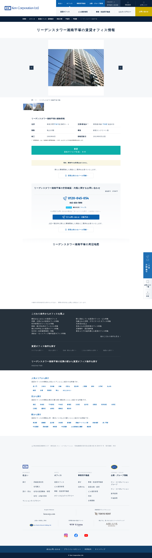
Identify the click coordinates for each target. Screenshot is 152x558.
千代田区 (51, 404)
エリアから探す (36, 350)
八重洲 (85, 386)
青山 (57, 390)
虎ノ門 (35, 386)
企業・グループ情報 (96, 3)
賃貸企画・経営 (94, 487)
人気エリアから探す (40, 378)
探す (24, 482)
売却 (89, 496)
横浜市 (69, 408)
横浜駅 (89, 426)
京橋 (60, 386)
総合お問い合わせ (53, 549)
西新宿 (49, 390)
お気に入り (143, 5)
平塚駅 (105, 124)
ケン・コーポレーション (120, 489)
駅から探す (36, 414)
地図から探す (107, 350)
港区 (34, 404)
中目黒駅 (36, 426)
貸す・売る (27, 491)
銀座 (34, 390)
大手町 (100, 386)
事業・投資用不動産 (103, 12)
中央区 (61, 404)
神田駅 (55, 426)
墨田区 (44, 408)
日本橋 (52, 386)
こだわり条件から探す (89, 350)
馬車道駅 (45, 426)
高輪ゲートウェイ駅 (82, 422)
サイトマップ (100, 549)
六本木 (44, 386)
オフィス (70, 3)
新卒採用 (114, 493)
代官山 (68, 386)
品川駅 (52, 422)
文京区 (78, 404)
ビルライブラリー (125, 12)
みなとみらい (67, 390)
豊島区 (61, 408)
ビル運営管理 (83, 12)
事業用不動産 (81, 3)
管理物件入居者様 (112, 5)
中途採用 (114, 498)
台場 (41, 390)
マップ (83, 207)
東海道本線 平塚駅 (37, 365)
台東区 (52, 408)
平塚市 (56, 124)
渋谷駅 (61, 422)
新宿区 (69, 404)
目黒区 (95, 404)
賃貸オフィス (59, 482)
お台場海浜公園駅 (77, 426)
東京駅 (35, 422)
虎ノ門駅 (105, 422)
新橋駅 (44, 422)
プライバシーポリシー (72, 549)
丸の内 (109, 386)
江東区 (35, 408)
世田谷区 (104, 404)
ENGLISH (109, 2)
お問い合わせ (143, 11)
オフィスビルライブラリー (64, 496)
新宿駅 (69, 422)
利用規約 (88, 549)
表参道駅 (95, 422)
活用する (81, 487)
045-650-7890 (76, 203)
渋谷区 (42, 404)
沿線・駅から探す (69, 350)
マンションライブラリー (32, 501)
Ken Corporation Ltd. (21, 8)
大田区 (113, 404)
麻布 (92, 386)
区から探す (52, 350)
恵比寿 (76, 386)
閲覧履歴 (128, 5)
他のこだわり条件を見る (109, 336)
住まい (60, 3)
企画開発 (91, 500)
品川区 (86, 404)
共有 (147, 296)
